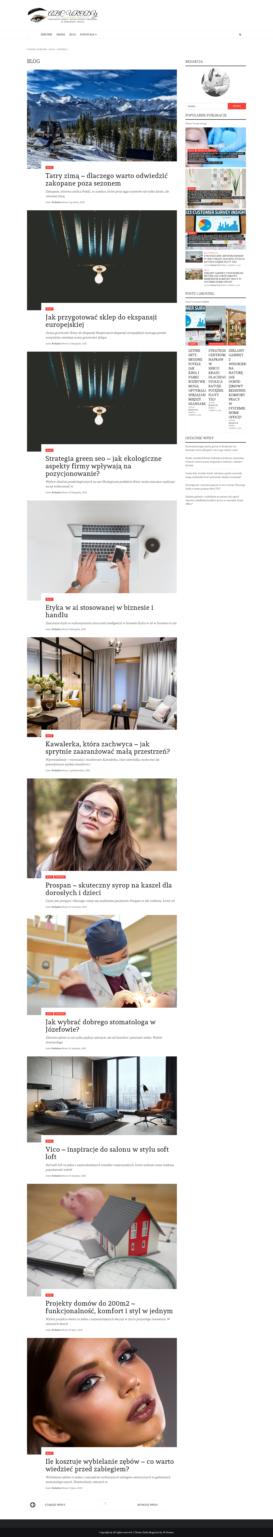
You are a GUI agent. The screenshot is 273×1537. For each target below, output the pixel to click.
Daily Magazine (151, 1532)
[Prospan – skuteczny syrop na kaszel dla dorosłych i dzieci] (102, 827)
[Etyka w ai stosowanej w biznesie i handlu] (102, 550)
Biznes (192, 233)
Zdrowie (46, 34)
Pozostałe (87, 34)
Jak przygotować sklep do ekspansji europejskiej (101, 321)
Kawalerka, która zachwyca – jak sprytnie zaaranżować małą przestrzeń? (108, 747)
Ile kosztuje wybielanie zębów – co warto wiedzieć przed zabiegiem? (110, 1465)
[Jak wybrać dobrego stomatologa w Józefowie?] (102, 964)
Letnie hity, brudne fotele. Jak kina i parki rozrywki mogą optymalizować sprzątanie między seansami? (216, 239)
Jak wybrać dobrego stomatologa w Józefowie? (101, 1025)
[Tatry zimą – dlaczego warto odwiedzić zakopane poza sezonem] (102, 118)
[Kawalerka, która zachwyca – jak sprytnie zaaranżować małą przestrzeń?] (102, 686)
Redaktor (57, 202)
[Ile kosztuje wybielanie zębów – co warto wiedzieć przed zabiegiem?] (102, 1395)
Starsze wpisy (55, 1504)
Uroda (60, 34)
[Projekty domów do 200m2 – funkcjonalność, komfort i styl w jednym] (102, 1239)
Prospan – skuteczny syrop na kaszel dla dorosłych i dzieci (109, 889)
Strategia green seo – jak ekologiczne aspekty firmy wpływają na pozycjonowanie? (104, 465)
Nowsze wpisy (148, 1504)
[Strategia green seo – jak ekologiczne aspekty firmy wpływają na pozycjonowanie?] (102, 401)
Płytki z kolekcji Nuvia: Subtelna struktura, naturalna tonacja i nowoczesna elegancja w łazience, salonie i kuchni (214, 462)
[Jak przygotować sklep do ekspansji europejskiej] (102, 259)
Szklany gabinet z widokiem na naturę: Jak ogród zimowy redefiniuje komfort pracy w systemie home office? (223, 277)
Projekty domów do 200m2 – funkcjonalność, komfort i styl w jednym (109, 1307)
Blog (72, 34)
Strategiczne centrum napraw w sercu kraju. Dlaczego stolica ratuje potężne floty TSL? (224, 259)
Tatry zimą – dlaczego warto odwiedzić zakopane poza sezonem (107, 179)
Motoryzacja (211, 253)
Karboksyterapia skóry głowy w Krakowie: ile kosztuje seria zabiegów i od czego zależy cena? (216, 156)
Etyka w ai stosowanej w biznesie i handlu (100, 611)
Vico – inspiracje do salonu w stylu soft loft (107, 1153)
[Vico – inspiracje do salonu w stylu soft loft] (102, 1099)
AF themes (168, 1532)
